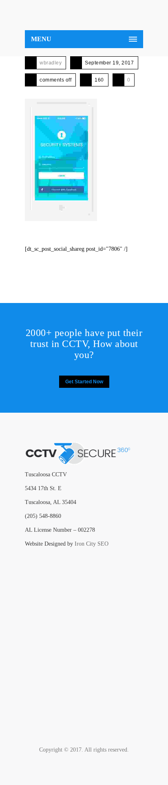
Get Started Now (84, 382)
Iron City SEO (91, 544)
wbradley (51, 63)
